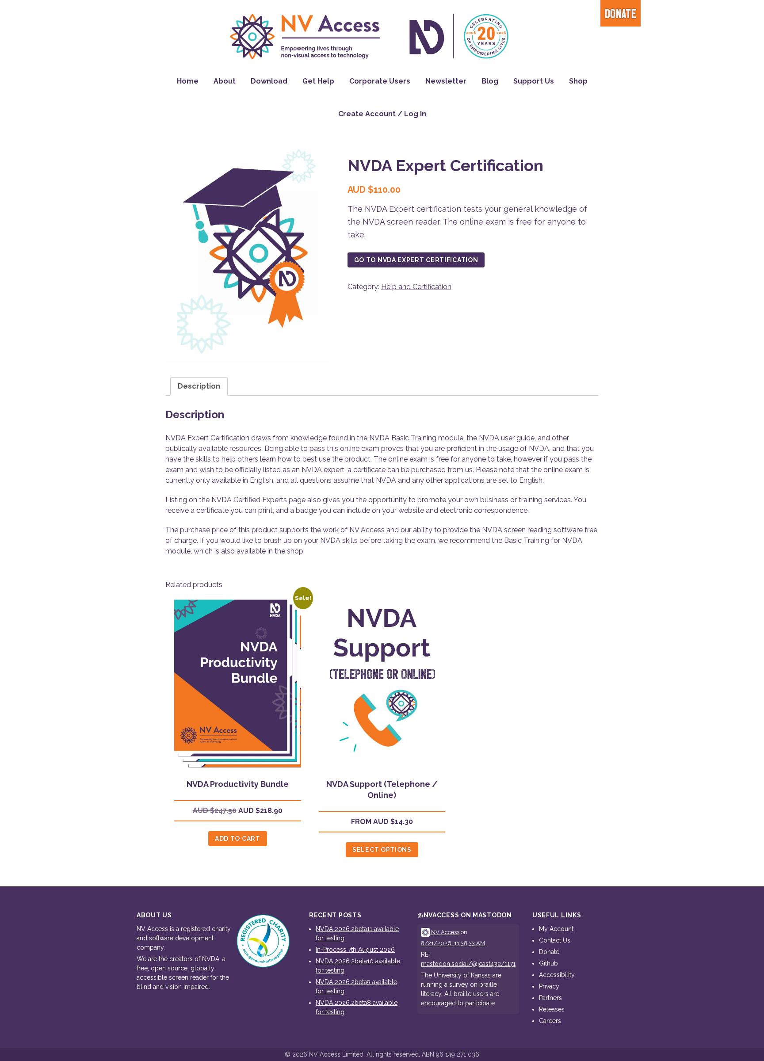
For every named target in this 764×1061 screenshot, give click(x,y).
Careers (550, 1020)
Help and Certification (416, 286)
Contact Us (554, 940)
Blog (489, 81)
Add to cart (237, 838)
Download (269, 81)
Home (188, 81)
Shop (578, 81)
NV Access (444, 932)
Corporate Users (379, 81)
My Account (556, 928)
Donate (620, 14)
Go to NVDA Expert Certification (416, 259)
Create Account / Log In (382, 114)
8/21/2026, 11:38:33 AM (453, 943)
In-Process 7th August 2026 (355, 949)
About (225, 81)
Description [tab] (199, 386)
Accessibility (557, 974)
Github (548, 963)
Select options (382, 849)
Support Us (533, 81)
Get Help (318, 81)
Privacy (549, 986)
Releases (552, 1009)
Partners (550, 997)
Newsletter (445, 81)
